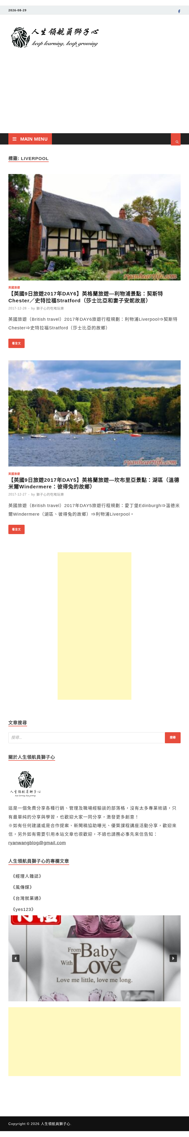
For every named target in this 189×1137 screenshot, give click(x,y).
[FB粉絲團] (179, 12)
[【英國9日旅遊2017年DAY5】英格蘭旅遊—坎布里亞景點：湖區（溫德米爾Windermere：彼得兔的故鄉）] (94, 415)
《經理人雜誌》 (27, 876)
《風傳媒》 (22, 887)
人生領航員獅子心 (55, 1124)
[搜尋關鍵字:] (94, 737)
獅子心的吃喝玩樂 (50, 308)
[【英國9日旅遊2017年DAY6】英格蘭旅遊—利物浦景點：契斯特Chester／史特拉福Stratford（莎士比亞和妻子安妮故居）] (94, 228)
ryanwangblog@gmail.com (37, 842)
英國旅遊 (14, 287)
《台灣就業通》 (27, 898)
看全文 (14, 342)
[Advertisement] (94, 96)
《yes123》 (23, 909)
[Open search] (176, 139)
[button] (94, 958)
